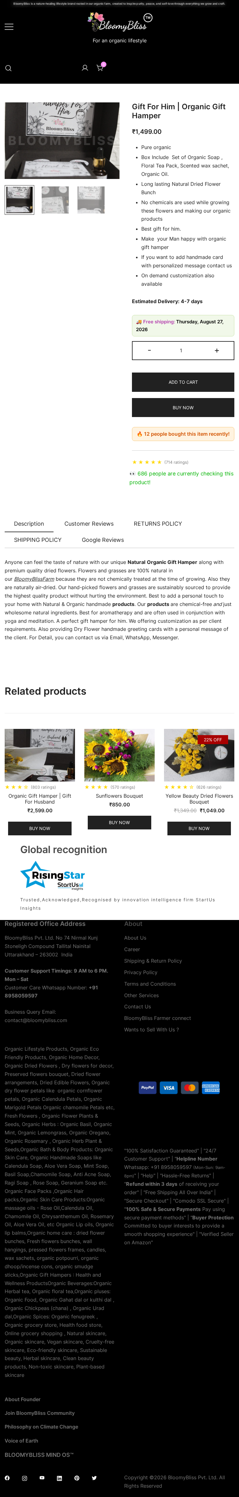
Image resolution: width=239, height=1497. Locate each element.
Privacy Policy (140, 972)
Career (132, 949)
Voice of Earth (21, 1441)
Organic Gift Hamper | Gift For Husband (39, 799)
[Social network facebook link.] (7, 1477)
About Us (135, 938)
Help (148, 1175)
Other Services (141, 995)
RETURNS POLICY (158, 523)
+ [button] (217, 350)
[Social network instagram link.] (24, 1477)
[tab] (29, 524)
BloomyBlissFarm (34, 579)
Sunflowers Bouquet (119, 796)
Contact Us (137, 1006)
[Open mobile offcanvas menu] (9, 26)
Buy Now (183, 407)
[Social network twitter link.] (94, 1477)
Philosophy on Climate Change (41, 1427)
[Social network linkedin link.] (59, 1477)
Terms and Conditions (150, 984)
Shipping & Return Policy (153, 961)
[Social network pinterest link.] (76, 1477)
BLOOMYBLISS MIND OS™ (39, 1455)
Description (29, 523)
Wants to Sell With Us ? (151, 1029)
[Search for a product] (8, 68)
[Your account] (85, 68)
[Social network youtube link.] (42, 1477)
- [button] (149, 350)
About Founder (22, 1399)
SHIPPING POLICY (38, 540)
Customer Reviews (89, 523)
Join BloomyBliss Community (40, 1413)
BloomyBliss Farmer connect (157, 1018)
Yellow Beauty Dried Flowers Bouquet (199, 799)
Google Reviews (103, 540)
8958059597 (176, 1167)
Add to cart (183, 382)
